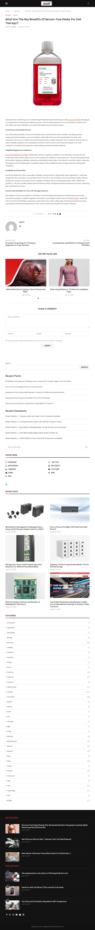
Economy (48, 672)
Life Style (48, 721)
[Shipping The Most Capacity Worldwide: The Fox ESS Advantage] (70, 548)
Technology (48, 791)
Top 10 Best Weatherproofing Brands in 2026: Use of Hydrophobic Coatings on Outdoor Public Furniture (69, 604)
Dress (48, 667)
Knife (48, 712)
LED (48, 716)
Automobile (48, 633)
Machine (48, 736)
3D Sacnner (48, 623)
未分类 (48, 800)
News (48, 761)
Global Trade (48, 687)
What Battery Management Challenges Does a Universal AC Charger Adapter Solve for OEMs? (38, 381)
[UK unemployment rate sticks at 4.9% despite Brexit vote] (12, 877)
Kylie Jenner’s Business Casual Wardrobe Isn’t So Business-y (46, 853)
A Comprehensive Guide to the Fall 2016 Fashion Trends (40, 422)
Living (48, 731)
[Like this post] (50, 214)
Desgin (48, 662)
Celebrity (48, 652)
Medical (17, 11)
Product (48, 771)
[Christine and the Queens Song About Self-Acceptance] (12, 905)
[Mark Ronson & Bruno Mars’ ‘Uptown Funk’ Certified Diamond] (12, 842)
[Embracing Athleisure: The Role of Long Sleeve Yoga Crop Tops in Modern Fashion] (69, 272)
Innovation (48, 697)
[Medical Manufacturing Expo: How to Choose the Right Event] (25, 272)
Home (7, 11)
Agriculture (48, 628)
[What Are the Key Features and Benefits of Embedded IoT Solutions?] (25, 586)
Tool (48, 795)
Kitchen (48, 707)
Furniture (48, 682)
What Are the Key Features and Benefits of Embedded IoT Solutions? (29, 403)
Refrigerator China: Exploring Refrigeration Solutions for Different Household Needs (34, 392)
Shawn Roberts (11, 416)
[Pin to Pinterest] (57, 214)
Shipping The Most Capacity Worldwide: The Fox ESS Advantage (27, 398)
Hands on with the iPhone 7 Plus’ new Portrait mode (42, 887)
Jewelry (48, 702)
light (48, 726)
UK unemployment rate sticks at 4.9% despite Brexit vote (45, 873)
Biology (48, 637)
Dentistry (48, 657)
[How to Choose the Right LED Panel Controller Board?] (70, 511)
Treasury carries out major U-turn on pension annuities (40, 416)
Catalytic (48, 647)
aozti (14, 27)
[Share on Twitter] (55, 214)
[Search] (88, 3)
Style (48, 781)
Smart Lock (48, 776)
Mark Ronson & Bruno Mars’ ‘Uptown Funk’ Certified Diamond (46, 839)
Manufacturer (48, 741)
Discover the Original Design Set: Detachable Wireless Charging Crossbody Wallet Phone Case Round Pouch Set (55, 826)
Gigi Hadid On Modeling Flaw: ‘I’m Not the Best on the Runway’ (42, 427)
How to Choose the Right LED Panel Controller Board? (24, 387)
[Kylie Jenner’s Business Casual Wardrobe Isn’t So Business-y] (12, 857)
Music (48, 756)
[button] (9, 279)
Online (48, 766)
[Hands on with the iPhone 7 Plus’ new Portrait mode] (12, 891)
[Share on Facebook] (53, 214)
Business (48, 642)
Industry (48, 692)
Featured (48, 677)
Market (48, 746)
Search (7, 363)
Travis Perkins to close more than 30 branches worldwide (40, 438)
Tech (48, 786)
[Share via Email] (60, 214)
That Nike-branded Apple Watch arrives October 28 (38, 433)
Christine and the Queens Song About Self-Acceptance (44, 901)
